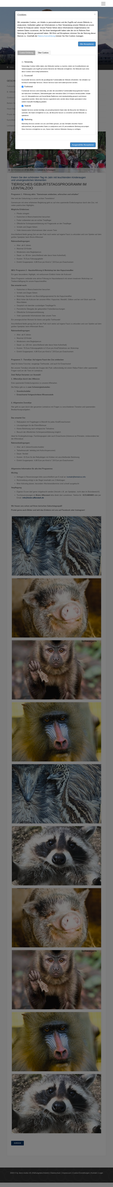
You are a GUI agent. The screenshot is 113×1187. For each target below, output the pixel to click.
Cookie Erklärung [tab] (26, 53)
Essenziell (28, 76)
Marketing (28, 119)
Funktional (28, 87)
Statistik (27, 106)
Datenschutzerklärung (46, 36)
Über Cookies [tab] (43, 53)
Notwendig (28, 62)
